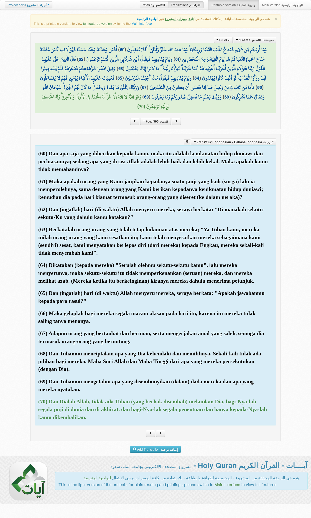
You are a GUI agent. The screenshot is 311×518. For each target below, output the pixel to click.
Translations (186, 5)
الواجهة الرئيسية (147, 19)
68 (226, 97)
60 (122, 50)
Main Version (282, 5)
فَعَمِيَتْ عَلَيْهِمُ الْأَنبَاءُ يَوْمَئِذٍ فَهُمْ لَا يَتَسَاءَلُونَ (77, 78)
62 (81, 59)
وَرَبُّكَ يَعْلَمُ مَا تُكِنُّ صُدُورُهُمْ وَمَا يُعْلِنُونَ (187, 97)
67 (144, 87)
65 (119, 78)
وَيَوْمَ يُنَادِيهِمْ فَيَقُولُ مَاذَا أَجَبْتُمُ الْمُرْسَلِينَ (158, 78)
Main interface (142, 23)
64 (196, 78)
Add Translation (157, 449)
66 (259, 87)
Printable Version (233, 5)
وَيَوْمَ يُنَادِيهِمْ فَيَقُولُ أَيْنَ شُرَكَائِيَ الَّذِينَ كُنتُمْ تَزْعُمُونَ (129, 59)
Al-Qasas (256, 40)
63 (120, 68)
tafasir (154, 5)
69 (146, 97)
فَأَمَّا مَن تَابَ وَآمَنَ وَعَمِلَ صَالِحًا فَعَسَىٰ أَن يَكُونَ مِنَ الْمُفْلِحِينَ (202, 87)
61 (177, 59)
